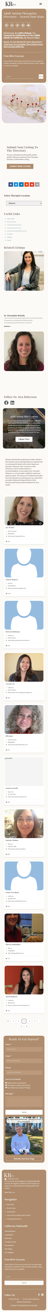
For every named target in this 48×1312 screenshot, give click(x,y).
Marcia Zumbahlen (13, 944)
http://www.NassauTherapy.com (17, 797)
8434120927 (11, 534)
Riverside (8, 1238)
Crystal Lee (10, 684)
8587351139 (11, 1003)
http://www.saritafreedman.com (17, 901)
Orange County (10, 1242)
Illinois (10, 948)
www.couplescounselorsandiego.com (18, 1005)
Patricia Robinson (13, 632)
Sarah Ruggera (11, 997)
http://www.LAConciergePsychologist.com (20, 692)
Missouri (10, 844)
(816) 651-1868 (12, 846)
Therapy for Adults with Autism (18, 1085)
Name (8, 1044)
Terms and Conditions (31, 1299)
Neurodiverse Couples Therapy (18, 1088)
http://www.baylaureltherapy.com (18, 745)
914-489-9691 (12, 586)
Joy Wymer (10, 527)
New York (10, 792)
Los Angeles (9, 1252)
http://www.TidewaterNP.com (16, 536)
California (11, 636)
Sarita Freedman (12, 892)
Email (8, 1056)
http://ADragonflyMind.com (16, 953)
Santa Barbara (10, 1231)
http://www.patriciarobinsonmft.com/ (19, 640)
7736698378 (11, 951)
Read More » (7, 326)
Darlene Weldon (12, 840)
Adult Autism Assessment (16, 1083)
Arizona (10, 583)
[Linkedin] (12, 403)
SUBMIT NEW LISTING (20, 166)
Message (9, 1093)
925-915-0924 (12, 638)
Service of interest (13, 1079)
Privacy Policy (14, 1299)
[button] (41, 4)
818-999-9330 (12, 899)
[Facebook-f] (39, 1295)
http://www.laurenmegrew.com (17, 588)
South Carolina (12, 531)
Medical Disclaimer (24, 1302)
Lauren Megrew (12, 580)
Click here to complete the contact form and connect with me (23, 45)
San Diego (8, 1249)
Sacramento (9, 1245)
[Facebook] (6, 403)
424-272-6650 (12, 690)
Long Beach (9, 1235)
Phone (8, 1067)
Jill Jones (9, 736)
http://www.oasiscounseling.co (17, 849)
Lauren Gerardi (12, 788)
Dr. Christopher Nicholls (14, 315)
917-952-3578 (12, 794)
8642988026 (11, 742)
